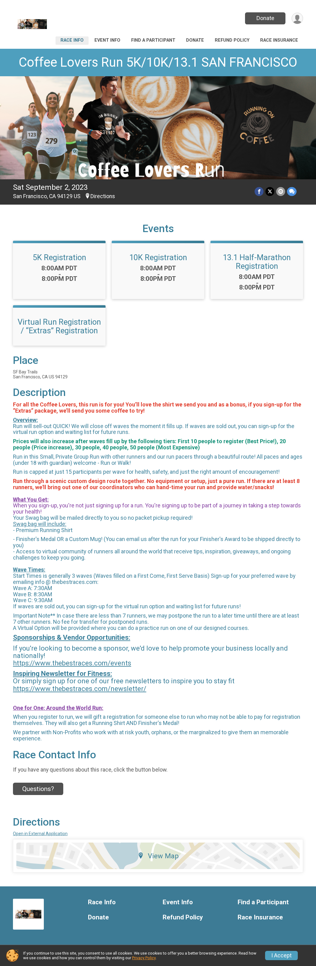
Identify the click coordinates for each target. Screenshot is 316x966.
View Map (163, 856)
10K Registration (158, 257)
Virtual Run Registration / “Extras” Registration (59, 326)
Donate (265, 18)
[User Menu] (297, 18)
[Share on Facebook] (259, 191)
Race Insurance (279, 40)
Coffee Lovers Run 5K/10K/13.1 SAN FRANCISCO (158, 62)
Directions (102, 196)
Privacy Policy (144, 958)
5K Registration (59, 257)
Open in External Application (40, 833)
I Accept (281, 955)
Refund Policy (232, 40)
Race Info (72, 40)
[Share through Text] (292, 191)
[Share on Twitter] (269, 191)
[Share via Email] (280, 191)
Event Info (107, 40)
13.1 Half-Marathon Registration (257, 262)
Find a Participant (153, 40)
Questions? (38, 789)
